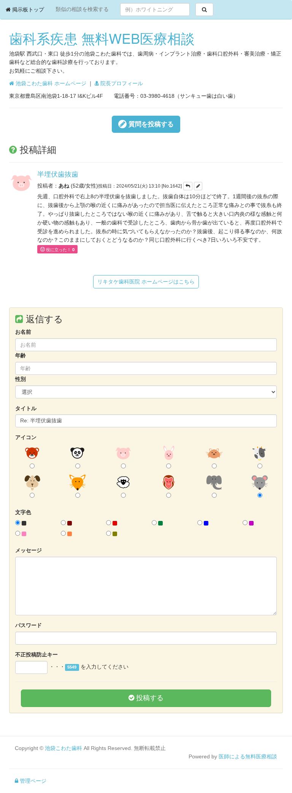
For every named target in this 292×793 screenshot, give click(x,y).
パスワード (28, 625)
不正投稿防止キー (36, 654)
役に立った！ (60, 249)
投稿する (148, 698)
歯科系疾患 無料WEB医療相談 (102, 38)
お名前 (23, 332)
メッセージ (28, 550)
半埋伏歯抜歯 (57, 173)
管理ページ (32, 781)
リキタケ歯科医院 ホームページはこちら (146, 282)
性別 (20, 379)
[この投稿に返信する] (187, 186)
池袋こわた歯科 (63, 748)
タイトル (25, 408)
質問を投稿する (150, 124)
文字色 (23, 512)
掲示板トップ (27, 9)
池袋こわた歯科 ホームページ (50, 83)
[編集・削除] (198, 186)
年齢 (20, 355)
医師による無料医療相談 (248, 756)
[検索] (204, 9)
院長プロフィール (121, 83)
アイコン (25, 437)
